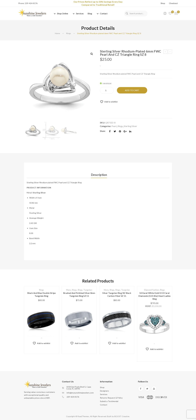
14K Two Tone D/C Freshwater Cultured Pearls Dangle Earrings (170, 52)
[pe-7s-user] (165, 14)
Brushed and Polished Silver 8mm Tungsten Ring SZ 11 (79, 294)
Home (57, 33)
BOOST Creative (121, 416)
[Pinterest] (120, 131)
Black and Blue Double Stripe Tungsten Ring (41, 294)
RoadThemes (83, 416)
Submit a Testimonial (109, 401)
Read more (117, 348)
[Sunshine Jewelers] (32, 12)
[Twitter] (115, 131)
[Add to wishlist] (53, 307)
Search (127, 13)
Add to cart (132, 90)
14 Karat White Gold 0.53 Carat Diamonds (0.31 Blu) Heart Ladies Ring (154, 296)
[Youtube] (154, 388)
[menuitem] (60, 13)
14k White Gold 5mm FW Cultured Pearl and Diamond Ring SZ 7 (165, 52)
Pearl (114, 126)
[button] (91, 54)
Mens (68, 290)
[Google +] (125, 131)
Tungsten (87, 290)
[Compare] (53, 313)
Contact (103, 405)
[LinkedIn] (130, 131)
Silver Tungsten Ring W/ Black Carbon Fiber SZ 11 (116, 294)
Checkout (173, 3)
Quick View (53, 320)
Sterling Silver (130, 126)
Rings (68, 33)
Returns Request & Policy (111, 398)
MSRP (148, 306)
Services (103, 394)
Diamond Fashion (151, 290)
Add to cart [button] (41, 348)
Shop (163, 3)
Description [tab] (99, 175)
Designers (104, 391)
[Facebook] (110, 131)
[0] (176, 13)
